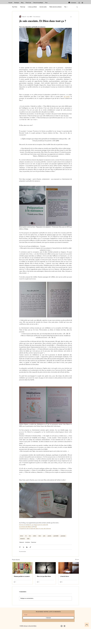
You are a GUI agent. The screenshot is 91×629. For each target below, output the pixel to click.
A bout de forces (64, 576)
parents (49, 535)
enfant (34, 535)
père (44, 535)
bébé (28, 538)
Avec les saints (43, 6)
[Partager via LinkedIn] (27, 547)
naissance (22, 538)
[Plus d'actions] (71, 16)
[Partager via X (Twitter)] (23, 547)
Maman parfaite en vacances (22, 576)
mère (39, 535)
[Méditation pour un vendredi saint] (45, 568)
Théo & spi (22, 6)
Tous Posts (14, 6)
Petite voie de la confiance (55, 6)
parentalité (56, 535)
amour (21, 535)
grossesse (63, 535)
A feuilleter (27, 542)
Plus (65, 6)
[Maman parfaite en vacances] (22, 568)
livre (30, 535)
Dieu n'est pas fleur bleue (44, 576)
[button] (77, 6)
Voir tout (77, 559)
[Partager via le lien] (30, 547)
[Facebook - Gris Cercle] (79, 2)
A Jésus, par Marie (32, 6)
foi (26, 535)
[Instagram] (82, 2)
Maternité (21, 542)
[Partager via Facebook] (20, 547)
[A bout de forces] (68, 568)
